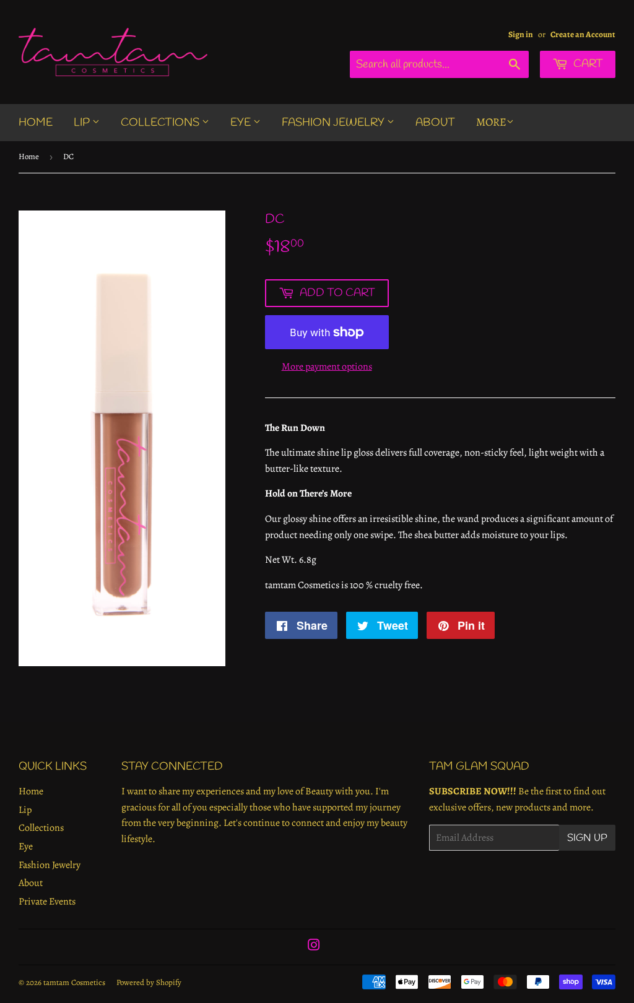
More (491, 122)
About (435, 122)
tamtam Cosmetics (74, 982)
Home (36, 122)
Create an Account (582, 34)
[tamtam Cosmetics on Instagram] (314, 946)
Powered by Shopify (148, 982)
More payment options (327, 366)
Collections (161, 122)
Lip (83, 122)
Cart (587, 63)
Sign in (520, 34)
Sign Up (587, 838)
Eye (241, 122)
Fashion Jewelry (334, 122)
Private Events (47, 901)
